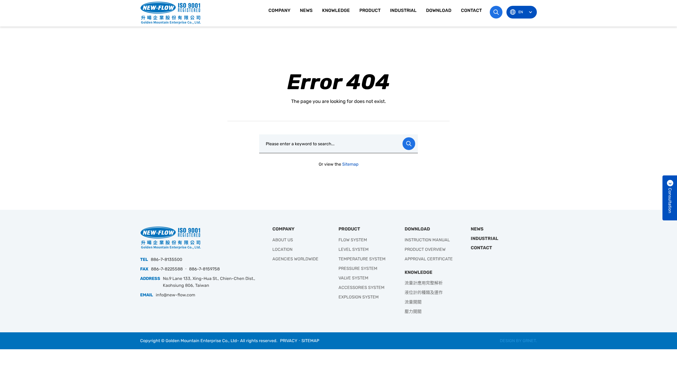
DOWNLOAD (438, 10)
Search (408, 143)
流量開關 (413, 302)
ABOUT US (282, 239)
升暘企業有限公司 (170, 13)
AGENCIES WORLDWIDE (295, 258)
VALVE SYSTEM (353, 277)
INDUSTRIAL (403, 10)
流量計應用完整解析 (424, 282)
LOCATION (282, 249)
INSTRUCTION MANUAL (427, 239)
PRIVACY (288, 340)
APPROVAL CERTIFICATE (429, 258)
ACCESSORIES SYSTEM (361, 287)
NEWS (306, 10)
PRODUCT (370, 10)
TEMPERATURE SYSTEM (362, 258)
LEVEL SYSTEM (353, 249)
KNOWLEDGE (336, 10)
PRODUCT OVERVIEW (425, 249)
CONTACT (471, 10)
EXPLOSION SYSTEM (358, 297)
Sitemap (350, 164)
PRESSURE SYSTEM (357, 268)
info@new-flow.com (175, 294)
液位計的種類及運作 (424, 292)
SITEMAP (310, 340)
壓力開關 (413, 311)
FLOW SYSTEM (352, 239)
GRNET (529, 340)
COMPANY (279, 10)
